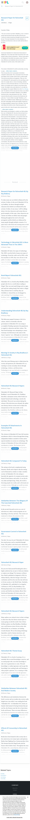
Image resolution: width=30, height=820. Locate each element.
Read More (14, 230)
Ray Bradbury (3, 775)
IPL (2, 6)
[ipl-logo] (6, 3)
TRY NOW (25, 48)
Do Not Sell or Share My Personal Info (14, 817)
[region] (15, 807)
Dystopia (2, 773)
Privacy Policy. (17, 814)
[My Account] (27, 2)
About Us (15, 788)
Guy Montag (25, 89)
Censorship (3, 778)
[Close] (27, 797)
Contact (15, 790)
